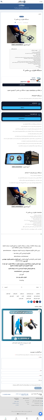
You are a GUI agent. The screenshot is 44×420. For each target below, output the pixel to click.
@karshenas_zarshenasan (37, 60)
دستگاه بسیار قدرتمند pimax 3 (37, 55)
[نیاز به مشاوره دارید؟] (21, 116)
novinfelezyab (25, 22)
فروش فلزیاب (19, 264)
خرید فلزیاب (22, 293)
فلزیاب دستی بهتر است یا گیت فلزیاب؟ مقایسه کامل (21, 343)
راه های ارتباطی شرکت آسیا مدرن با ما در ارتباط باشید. (34, 63)
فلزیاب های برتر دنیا (38, 66)
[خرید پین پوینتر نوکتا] (21, 81)
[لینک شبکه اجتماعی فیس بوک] (40, 302)
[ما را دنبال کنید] (21, 106)
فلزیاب (23, 259)
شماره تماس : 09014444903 (37, 64)
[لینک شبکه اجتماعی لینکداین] (31, 302)
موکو (18, 413)
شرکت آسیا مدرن (22, 269)
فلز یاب (23, 296)
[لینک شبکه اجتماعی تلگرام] (28, 302)
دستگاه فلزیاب (12, 264)
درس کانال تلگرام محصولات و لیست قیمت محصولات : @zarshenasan (32, 58)
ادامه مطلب (21, 344)
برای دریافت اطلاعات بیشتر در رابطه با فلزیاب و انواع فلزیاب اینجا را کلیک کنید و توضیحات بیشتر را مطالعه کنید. (28, 57)
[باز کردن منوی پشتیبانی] (40, 414)
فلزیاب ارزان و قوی (37, 298)
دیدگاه (40, 357)
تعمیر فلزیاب (10, 259)
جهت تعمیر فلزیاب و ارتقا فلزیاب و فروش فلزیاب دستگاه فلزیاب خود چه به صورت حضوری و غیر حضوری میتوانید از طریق (26, 62)
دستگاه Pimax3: (38, 54)
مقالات (25, 8)
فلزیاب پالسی (21, 298)
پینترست (39, 67)
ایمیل (40, 375)
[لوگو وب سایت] (22, 1)
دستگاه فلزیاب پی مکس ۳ (36, 52)
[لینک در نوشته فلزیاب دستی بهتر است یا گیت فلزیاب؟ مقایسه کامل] (21, 325)
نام (41, 370)
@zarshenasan (7, 251)
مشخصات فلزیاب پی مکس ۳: (37, 56)
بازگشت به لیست (22, 287)
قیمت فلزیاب (8, 293)
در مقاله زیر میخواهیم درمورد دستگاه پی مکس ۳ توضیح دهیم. (33, 53)
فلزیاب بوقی (21, 16)
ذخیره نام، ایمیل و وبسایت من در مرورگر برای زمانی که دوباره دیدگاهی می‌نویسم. (27, 385)
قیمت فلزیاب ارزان (37, 296)
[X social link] (37, 302)
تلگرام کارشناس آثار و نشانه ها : (37, 59)
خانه (28, 8)
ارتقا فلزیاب (27, 264)
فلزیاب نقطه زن (28, 298)
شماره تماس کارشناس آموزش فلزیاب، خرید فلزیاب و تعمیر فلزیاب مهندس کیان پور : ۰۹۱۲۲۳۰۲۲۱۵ (29, 61)
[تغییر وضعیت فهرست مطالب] (39, 51)
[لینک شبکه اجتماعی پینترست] (34, 302)
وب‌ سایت (40, 380)
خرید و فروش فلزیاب (30, 293)
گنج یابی (40, 65)
